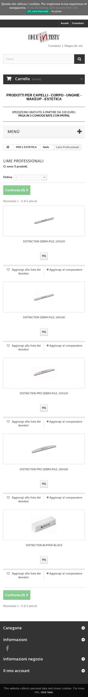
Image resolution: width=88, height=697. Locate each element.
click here (47, 692)
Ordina (7, 177)
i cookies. (34, 4)
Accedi (65, 23)
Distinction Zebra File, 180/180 (44, 317)
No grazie (56, 11)
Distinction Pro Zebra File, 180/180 (44, 469)
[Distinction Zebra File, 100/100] (44, 221)
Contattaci (78, 23)
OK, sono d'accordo (38, 11)
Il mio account (16, 670)
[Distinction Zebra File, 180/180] (44, 297)
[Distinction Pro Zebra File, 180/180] (44, 449)
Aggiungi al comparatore (65, 269)
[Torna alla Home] (8, 147)
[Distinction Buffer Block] (44, 525)
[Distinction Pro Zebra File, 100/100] (44, 373)
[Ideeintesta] (44, 37)
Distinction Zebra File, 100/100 (44, 241)
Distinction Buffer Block (44, 545)
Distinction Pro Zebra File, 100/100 (44, 393)
